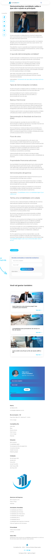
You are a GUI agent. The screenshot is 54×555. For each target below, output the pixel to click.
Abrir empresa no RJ (14, 499)
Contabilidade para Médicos (16, 510)
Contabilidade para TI (15, 517)
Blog (11, 428)
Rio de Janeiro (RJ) (14, 458)
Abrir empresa (13, 442)
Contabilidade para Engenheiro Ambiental (19, 521)
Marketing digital (14, 451)
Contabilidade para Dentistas (16, 511)
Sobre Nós (12, 426)
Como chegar (13, 419)
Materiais (12, 436)
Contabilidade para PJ (15, 519)
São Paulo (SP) (13, 468)
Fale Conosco (13, 432)
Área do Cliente (13, 430)
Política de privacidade (15, 529)
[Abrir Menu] (41, 3)
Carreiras (12, 531)
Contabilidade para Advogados (17, 515)
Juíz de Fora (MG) (14, 464)
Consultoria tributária (14, 448)
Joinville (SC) (13, 460)
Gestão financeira (14, 450)
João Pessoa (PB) (14, 466)
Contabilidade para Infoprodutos (17, 513)
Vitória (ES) (12, 462)
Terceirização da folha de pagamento (18, 446)
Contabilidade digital (14, 444)
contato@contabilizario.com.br (17, 410)
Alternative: (15, 271)
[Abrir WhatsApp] (51, 552)
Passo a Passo (13, 501)
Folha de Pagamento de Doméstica (18, 523)
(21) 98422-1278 (13, 408)
